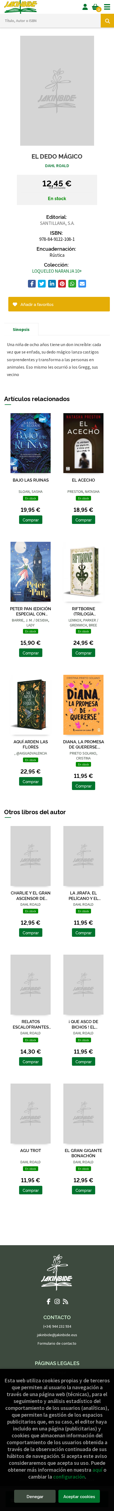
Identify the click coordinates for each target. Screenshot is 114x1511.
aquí (97, 1469)
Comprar (31, 519)
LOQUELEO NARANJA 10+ (57, 271)
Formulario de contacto (57, 1343)
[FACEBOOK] (49, 1301)
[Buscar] (107, 20)
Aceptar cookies (79, 1496)
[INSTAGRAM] (57, 1301)
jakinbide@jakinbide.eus (57, 1334)
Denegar (35, 1496)
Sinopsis (21, 329)
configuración (69, 1476)
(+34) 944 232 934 (57, 1326)
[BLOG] (65, 1301)
